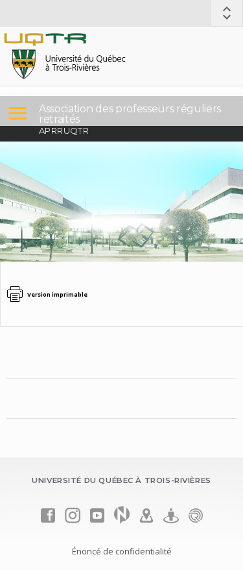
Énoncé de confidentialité (122, 551)
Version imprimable (57, 294)
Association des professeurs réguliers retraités (130, 114)
